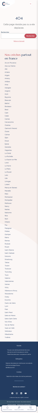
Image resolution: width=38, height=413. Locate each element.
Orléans (7, 222)
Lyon (6, 306)
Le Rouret (8, 172)
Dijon (6, 138)
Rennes (7, 241)
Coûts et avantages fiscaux (13, 365)
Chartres (7, 125)
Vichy (6, 287)
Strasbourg (8, 259)
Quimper (8, 234)
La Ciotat (8, 153)
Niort (6, 219)
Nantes (7, 209)
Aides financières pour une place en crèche (19, 354)
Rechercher (5, 32)
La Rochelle (9, 156)
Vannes (7, 284)
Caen (6, 113)
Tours (6, 275)
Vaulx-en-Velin (9, 328)
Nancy (7, 206)
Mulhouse (8, 203)
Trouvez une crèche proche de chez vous (18, 350)
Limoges (8, 181)
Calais (7, 116)
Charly (7, 297)
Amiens (7, 72)
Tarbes (7, 262)
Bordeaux (8, 106)
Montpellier (8, 200)
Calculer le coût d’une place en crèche (17, 352)
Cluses (7, 131)
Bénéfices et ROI (10, 367)
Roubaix (7, 244)
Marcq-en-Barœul (11, 188)
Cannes (7, 119)
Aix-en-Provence (10, 63)
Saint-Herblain (9, 253)
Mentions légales (12, 404)
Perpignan (8, 228)
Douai (7, 141)
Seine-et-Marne (10, 315)
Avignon (7, 91)
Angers (7, 75)
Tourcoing (8, 272)
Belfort (7, 103)
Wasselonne (9, 294)
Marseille (8, 191)
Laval (6, 163)
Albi (6, 69)
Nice (6, 216)
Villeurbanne (9, 334)
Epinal (7, 144)
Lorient (7, 184)
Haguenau (8, 150)
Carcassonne (9, 122)
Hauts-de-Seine (10, 303)
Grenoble (8, 147)
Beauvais (8, 100)
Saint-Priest (9, 312)
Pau (6, 225)
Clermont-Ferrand (11, 128)
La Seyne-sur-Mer (11, 159)
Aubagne (8, 88)
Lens (6, 175)
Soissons (8, 256)
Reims (7, 237)
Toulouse (8, 269)
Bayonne (8, 97)
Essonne (8, 300)
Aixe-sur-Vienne (10, 66)
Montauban (9, 197)
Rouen (7, 247)
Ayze (6, 94)
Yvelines (7, 337)
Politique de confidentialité (23, 404)
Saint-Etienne (9, 250)
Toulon (7, 266)
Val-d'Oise (8, 322)
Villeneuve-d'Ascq (11, 291)
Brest (6, 110)
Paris (6, 309)
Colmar (7, 134)
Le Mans (8, 169)
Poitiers (7, 231)
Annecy (7, 78)
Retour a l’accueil (19, 41)
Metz (6, 194)
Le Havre (8, 166)
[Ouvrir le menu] (30, 4)
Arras (6, 85)
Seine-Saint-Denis (11, 319)
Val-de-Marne (9, 325)
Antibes (7, 81)
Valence (7, 278)
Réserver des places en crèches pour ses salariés (19, 363)
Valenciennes (9, 281)
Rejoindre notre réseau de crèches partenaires (19, 376)
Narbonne (8, 213)
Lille (6, 178)
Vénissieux (8, 331)
